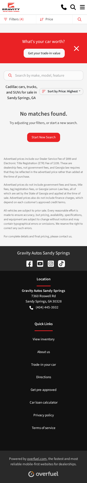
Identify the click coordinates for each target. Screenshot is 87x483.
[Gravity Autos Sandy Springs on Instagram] (49, 263)
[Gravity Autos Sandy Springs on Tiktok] (59, 263)
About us (43, 351)
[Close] (76, 48)
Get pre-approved (43, 389)
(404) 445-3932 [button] (47, 307)
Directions (43, 377)
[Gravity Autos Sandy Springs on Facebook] (27, 263)
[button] (63, 7)
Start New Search (44, 137)
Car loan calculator (44, 402)
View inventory (44, 339)
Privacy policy (43, 415)
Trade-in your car (43, 364)
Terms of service (43, 427)
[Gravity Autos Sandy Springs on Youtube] (38, 263)
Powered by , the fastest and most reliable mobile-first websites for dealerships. (43, 461)
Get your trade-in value (44, 53)
